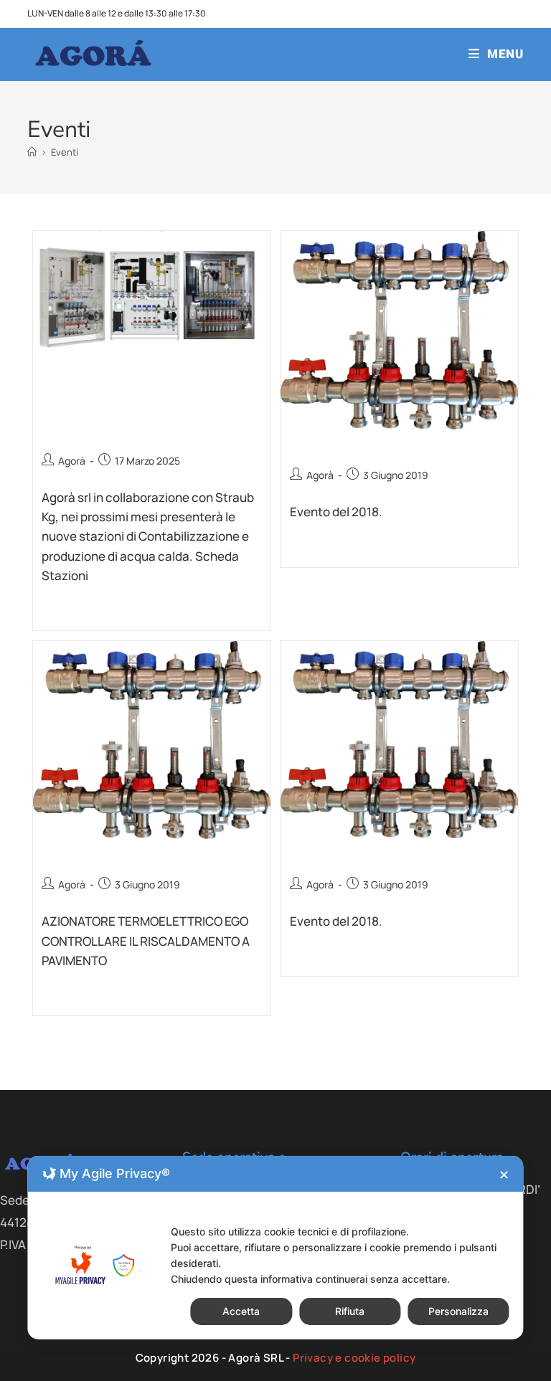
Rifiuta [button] (349, 1311)
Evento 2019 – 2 (356, 448)
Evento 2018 (342, 856)
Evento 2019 (94, 857)
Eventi (64, 152)
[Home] (32, 152)
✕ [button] (504, 1174)
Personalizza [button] (458, 1311)
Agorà (71, 461)
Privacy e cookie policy (354, 1357)
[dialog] (275, 1247)
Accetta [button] (241, 1311)
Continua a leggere (85, 612)
